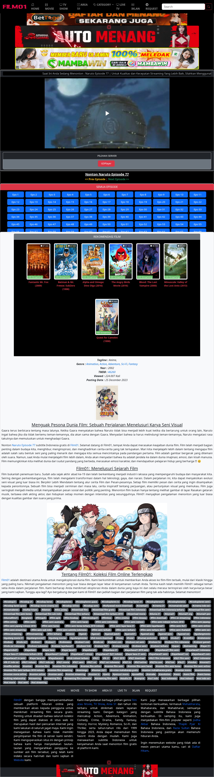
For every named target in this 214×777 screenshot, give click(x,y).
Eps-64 (161, 231)
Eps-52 (143, 224)
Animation (92, 364)
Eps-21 (179, 202)
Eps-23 (15, 209)
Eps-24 (34, 209)
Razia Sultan (181, 728)
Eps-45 (15, 224)
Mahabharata (191, 704)
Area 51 (111, 704)
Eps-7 (125, 194)
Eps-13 (34, 202)
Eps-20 (161, 202)
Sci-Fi (124, 364)
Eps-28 (107, 209)
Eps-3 (52, 194)
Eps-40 (125, 216)
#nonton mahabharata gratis (156, 670)
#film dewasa (139, 617)
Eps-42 (161, 216)
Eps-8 (143, 194)
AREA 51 (107, 690)
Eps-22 (198, 202)
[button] (103, 4)
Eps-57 (34, 231)
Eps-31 (161, 209)
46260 (112, 372)
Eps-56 (15, 231)
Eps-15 (70, 202)
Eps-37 (70, 216)
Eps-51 (125, 224)
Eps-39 (107, 216)
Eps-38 (88, 216)
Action (103, 364)
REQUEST (151, 690)
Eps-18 (125, 202)
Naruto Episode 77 (23, 445)
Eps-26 (70, 209)
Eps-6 (106, 194)
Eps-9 (161, 194)
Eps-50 (107, 224)
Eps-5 (88, 194)
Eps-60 (88, 231)
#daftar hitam (30, 609)
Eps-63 (143, 231)
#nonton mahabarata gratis (124, 670)
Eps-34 (15, 216)
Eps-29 (125, 209)
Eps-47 (52, 224)
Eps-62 (125, 231)
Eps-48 (70, 224)
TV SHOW (91, 690)
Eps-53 (161, 224)
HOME (61, 690)
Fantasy (133, 364)
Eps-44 (198, 216)
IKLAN (136, 690)
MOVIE (75, 690)
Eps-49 (88, 224)
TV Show (99, 704)
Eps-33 (198, 209)
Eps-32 (179, 209)
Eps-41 (143, 216)
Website (19, 760)
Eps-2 (34, 194)
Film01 (74, 445)
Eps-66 (198, 231)
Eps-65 (179, 231)
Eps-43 (179, 216)
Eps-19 (143, 202)
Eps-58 (52, 231)
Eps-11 (198, 194)
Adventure (114, 364)
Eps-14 (52, 202)
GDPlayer (106, 163)
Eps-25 (52, 209)
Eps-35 (34, 216)
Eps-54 (179, 224)
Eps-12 (15, 202)
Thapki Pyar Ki (189, 724)
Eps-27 (88, 209)
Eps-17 (107, 202)
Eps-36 (52, 216)
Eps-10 (179, 194)
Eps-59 (70, 231)
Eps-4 (70, 194)
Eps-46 (34, 224)
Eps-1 (15, 194)
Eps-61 (107, 231)
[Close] (109, 27)
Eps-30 (143, 209)
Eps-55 (198, 224)
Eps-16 (88, 202)
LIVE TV (122, 690)
